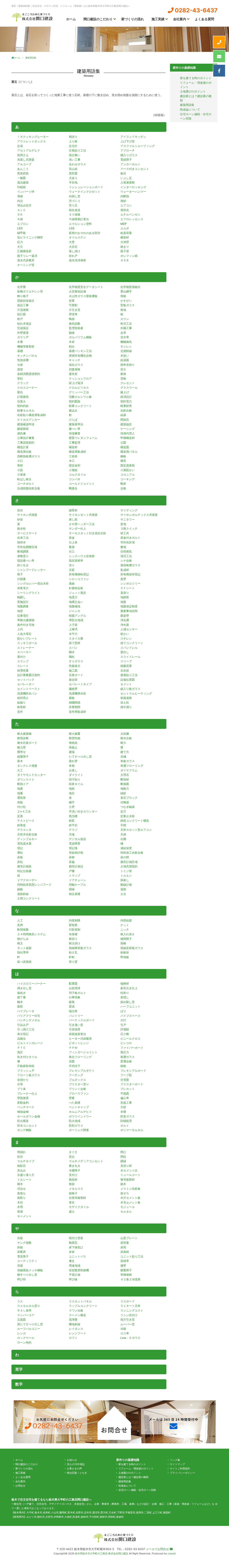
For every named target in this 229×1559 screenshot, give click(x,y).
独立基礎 (74, 894)
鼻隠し (124, 997)
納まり (124, 246)
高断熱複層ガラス (28, 456)
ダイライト (76, 775)
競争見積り (127, 364)
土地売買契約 (129, 866)
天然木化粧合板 (27, 834)
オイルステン (77, 237)
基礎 (20, 351)
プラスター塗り (79, 1084)
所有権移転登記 (79, 574)
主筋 (72, 570)
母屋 (20, 1211)
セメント (126, 684)
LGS (71, 228)
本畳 (123, 1111)
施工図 (73, 670)
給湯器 (124, 360)
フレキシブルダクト (82, 1070)
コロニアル (127, 474)
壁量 (72, 1098)
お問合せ (20, 1485)
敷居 (72, 547)
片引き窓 (74, 310)
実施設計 (23, 602)
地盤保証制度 (129, 606)
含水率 (124, 337)
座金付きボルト (130, 537)
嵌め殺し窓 (127, 1002)
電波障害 (74, 843)
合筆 (123, 332)
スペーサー (24, 652)
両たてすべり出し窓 (30, 1324)
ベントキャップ (79, 1107)
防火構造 (23, 1121)
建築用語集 (187, 105)
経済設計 (126, 396)
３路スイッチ (129, 528)
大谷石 (73, 246)
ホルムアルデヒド (80, 1111)
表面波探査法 (77, 1034)
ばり (123, 1011)
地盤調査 (23, 606)
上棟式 (73, 629)
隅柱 (72, 657)
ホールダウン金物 (28, 1116)
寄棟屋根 (126, 1274)
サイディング (129, 510)
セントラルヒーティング (136, 693)
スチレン (126, 638)
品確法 (21, 1038)
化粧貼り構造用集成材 (31, 415)
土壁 (72, 807)
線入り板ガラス (130, 689)
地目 (72, 793)
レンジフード (77, 1333)
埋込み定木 (24, 205)
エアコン (126, 205)
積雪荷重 (23, 670)
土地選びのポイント (193, 91)
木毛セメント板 (130, 1202)
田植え (73, 747)
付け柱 (21, 807)
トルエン (126, 875)
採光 (20, 510)
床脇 (72, 862)
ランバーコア (25, 1315)
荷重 (72, 300)
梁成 (72, 1006)
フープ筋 (126, 1075)
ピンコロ (126, 1043)
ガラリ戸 (23, 337)
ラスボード (127, 1301)
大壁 (72, 242)
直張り (124, 592)
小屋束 (21, 474)
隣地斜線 (74, 1324)
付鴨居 (124, 802)
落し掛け (74, 251)
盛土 (72, 1211)
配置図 (73, 983)
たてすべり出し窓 (80, 756)
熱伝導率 (23, 952)
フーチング (76, 1075)
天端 (72, 834)
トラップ (74, 875)
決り (72, 565)
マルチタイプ (25, 1161)
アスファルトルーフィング (137, 146)
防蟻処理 (126, 1121)
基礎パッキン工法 (80, 351)
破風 (72, 1002)
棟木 (20, 1184)
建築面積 (23, 428)
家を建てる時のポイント (195, 78)
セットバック (25, 679)
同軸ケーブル (77, 884)
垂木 (20, 761)
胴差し (124, 880)
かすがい (126, 300)
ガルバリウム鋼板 (80, 337)
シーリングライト (28, 592)
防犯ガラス (76, 1125)
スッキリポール (27, 643)
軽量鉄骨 (126, 406)
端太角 (73, 1011)
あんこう (23, 169)
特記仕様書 (24, 871)
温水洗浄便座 (77, 260)
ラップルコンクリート (83, 1306)
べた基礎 (74, 1102)
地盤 (123, 602)
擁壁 (123, 1265)
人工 (20, 920)
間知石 (124, 419)
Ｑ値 (20, 364)
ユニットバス (77, 1256)
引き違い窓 (76, 1025)
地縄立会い (76, 602)
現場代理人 (127, 433)
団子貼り (74, 779)
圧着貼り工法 (77, 150)
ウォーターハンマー (133, 191)
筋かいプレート (27, 638)
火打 (123, 1020)
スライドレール (130, 657)
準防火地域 (76, 620)
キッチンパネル (27, 355)
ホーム (71, 19)
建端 (72, 752)
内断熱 (124, 196)
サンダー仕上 (77, 528)
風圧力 (124, 1052)
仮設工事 (23, 305)
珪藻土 (21, 401)
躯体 (123, 374)
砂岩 (20, 519)
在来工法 (23, 537)
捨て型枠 (74, 643)
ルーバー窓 (127, 1324)
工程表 (73, 456)
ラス (20, 1301)
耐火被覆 (74, 733)
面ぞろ (124, 1193)
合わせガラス (77, 164)
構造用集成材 (77, 451)
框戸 (20, 319)
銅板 (20, 889)
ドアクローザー (27, 880)
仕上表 (73, 542)
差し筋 (73, 519)
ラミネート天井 (130, 1306)
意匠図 (73, 173)
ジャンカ (74, 611)
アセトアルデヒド (28, 150)
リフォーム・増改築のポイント (136, 1468)
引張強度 (74, 1029)
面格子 (73, 1193)
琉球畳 (73, 1319)
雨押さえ (23, 155)
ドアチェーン (77, 880)
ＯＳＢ (124, 260)
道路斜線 (23, 894)
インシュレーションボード (86, 187)
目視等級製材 (77, 1198)
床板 (20, 857)
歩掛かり (23, 1079)
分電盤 (124, 1079)
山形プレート (129, 1238)
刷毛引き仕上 (129, 988)
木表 (72, 342)
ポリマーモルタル (131, 1130)
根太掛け (74, 943)
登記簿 (73, 848)
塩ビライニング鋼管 (30, 237)
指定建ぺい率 (25, 560)
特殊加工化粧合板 (131, 852)
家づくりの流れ (132, 19)
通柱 (20, 852)
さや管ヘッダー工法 (82, 524)
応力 (20, 242)
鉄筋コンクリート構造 (134, 820)
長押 (20, 925)
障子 (20, 574)
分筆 (20, 1084)
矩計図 (21, 314)
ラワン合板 (76, 1310)
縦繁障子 (23, 756)
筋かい (124, 634)
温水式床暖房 (25, 260)
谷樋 (123, 756)
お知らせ (72, 1459)
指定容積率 (76, 560)
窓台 (72, 1156)
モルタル (126, 1211)
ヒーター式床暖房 (80, 1038)
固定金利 (74, 465)
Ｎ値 (20, 219)
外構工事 (126, 328)
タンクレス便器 (27, 765)
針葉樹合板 (76, 588)
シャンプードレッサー (31, 570)
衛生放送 (74, 210)
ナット (124, 925)
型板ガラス (127, 305)
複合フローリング (80, 1057)
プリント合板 (77, 1089)
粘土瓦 (73, 952)
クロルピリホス (79, 387)
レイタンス (76, 1328)
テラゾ (73, 829)
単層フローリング (131, 765)
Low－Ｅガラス (130, 1338)
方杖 (123, 1107)
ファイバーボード (131, 1047)
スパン (73, 647)
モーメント (24, 1216)
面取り (21, 1198)
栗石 (20, 392)
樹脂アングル (77, 615)
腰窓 (123, 460)
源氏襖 (21, 433)
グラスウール (129, 387)
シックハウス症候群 (82, 556)
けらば (73, 419)
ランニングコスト (131, 1310)
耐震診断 (23, 738)
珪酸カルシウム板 (80, 396)
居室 (20, 369)
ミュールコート (130, 1175)
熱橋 (123, 943)
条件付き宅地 (25, 624)
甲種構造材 (127, 438)
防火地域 (74, 1121)
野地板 (124, 957)
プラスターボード (131, 1084)
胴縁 (72, 889)
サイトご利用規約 (180, 1468)
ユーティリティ (27, 1261)
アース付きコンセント (134, 169)
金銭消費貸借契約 (28, 374)
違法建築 (23, 182)
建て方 (124, 752)
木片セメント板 (130, 1198)
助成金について (190, 109)
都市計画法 (76, 866)
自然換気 (126, 551)
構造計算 (23, 447)
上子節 (73, 624)
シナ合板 (126, 560)
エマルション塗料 (80, 224)
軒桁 (72, 957)
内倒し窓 (74, 196)
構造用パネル (129, 451)
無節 (72, 1184)
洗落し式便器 (25, 159)
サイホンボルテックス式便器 (139, 515)
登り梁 (73, 961)
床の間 (124, 857)
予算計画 (74, 1274)
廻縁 (123, 1161)
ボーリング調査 (79, 1130)
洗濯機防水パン (27, 693)
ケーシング (127, 428)
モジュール (127, 1207)
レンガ (21, 1333)
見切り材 (126, 1166)
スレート (23, 666)
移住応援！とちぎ (77, 1472)
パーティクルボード (82, 1020)
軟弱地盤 (23, 929)
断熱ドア (23, 784)
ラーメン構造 (77, 1315)
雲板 (123, 378)
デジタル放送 (77, 839)
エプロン (23, 224)
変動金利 (23, 1102)
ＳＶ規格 (74, 214)
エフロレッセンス (131, 219)
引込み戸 (23, 1025)
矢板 (20, 1238)
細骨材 (73, 510)
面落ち (21, 1193)
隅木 (72, 652)
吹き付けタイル (27, 1057)
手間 (123, 825)
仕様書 (21, 579)
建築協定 (126, 424)
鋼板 (123, 456)
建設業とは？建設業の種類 (133, 1477)
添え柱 (124, 702)
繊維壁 (73, 689)
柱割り (124, 993)
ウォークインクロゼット (84, 191)
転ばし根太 (24, 479)
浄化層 (124, 620)
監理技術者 (76, 328)
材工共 (124, 533)
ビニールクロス (130, 1038)
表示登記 (23, 1034)
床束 (72, 1252)
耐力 (123, 743)
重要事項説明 (129, 611)
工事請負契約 (25, 442)
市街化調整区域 (27, 547)
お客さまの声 (74, 1468)
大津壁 (124, 242)
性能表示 (74, 666)
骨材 (20, 465)
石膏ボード (76, 675)
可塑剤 (73, 305)
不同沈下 (74, 1066)
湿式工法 (126, 556)
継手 (72, 802)
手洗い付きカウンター (83, 811)
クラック (23, 383)
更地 (123, 524)
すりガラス (76, 661)
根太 (20, 943)
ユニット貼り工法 (131, 1256)
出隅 (123, 839)
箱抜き (21, 993)
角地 (123, 310)
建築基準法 (76, 424)
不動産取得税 (25, 1066)
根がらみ (23, 939)
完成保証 (23, 328)
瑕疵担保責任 (25, 300)
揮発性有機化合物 (80, 355)
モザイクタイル (79, 1207)
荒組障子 (126, 159)
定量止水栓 (127, 816)
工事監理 (74, 442)
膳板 (72, 698)
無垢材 (73, 1179)
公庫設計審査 (25, 438)
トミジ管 (126, 871)
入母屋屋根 (127, 182)
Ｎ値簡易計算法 (79, 219)
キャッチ (74, 360)
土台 (123, 894)
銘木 (123, 1184)
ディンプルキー (27, 839)
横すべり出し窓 (27, 1274)
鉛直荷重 (126, 233)
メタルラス (76, 1188)
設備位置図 (127, 679)
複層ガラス (127, 1057)
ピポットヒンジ (79, 1043)
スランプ (23, 661)
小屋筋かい (127, 470)
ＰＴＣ (21, 1047)
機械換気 (126, 342)
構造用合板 (24, 451)
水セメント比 (129, 1170)
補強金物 (23, 1111)
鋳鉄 (123, 793)
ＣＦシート (127, 588)
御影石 (21, 1166)
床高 (123, 1247)
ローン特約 (24, 1342)
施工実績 (158, 19)
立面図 (21, 1319)
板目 (123, 173)
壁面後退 (23, 1098)
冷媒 (123, 1328)
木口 (72, 460)
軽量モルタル (25, 410)
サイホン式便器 (27, 515)
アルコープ (24, 164)
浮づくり (74, 201)
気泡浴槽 (23, 360)
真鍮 (72, 583)
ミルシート (24, 1179)
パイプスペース (130, 1015)
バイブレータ (25, 1011)
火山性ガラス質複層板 (83, 296)
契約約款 (23, 406)
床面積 (124, 1252)
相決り (73, 136)
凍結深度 (126, 848)
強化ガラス (76, 364)
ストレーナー (25, 647)
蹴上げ (124, 392)
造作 (20, 711)
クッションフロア (80, 378)
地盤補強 (74, 606)
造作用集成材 (77, 711)
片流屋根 (23, 310)
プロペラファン (79, 1093)
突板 (20, 802)
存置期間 (74, 707)
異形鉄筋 (23, 173)
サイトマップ (177, 1464)
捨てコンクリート (131, 643)
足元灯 (73, 146)
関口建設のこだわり (98, 19)
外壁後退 (23, 332)
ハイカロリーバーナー (31, 983)
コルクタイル (77, 474)
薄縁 (20, 196)
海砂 (123, 201)
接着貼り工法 (129, 675)
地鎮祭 (124, 597)
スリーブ (126, 661)
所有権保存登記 (130, 574)
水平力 (73, 634)
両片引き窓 (127, 1319)
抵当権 (73, 816)
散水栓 (21, 528)
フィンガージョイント (83, 1052)
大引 (20, 246)
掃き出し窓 (24, 988)
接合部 (73, 679)
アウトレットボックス (31, 141)
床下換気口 (76, 1247)
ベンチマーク (25, 1107)
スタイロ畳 (76, 638)
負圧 (20, 1052)
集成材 (124, 570)
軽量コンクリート (80, 406)
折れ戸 (73, 256)
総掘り (21, 702)
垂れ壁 (73, 761)
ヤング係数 (24, 1242)
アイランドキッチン (133, 136)
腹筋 (20, 1006)
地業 (20, 788)
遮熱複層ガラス (130, 565)
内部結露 (126, 920)
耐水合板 (126, 738)
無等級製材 (127, 1179)
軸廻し (21, 597)
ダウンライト (25, 779)
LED (20, 228)
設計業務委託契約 (28, 675)
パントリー (76, 1015)
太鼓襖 (124, 733)
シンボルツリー (130, 583)
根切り (73, 939)
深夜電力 (23, 588)
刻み (72, 346)
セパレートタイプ (80, 684)
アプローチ (127, 150)
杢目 (72, 1202)
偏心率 (124, 1098)
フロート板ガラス (28, 1075)
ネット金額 (24, 948)
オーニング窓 (25, 265)
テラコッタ (24, 829)
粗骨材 (21, 707)
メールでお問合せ (158, 1549)
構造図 (124, 447)
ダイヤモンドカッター (31, 775)
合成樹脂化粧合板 (28, 488)
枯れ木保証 (24, 323)
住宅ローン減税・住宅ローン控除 (137, 1489)
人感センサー (129, 629)
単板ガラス (127, 761)
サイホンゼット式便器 (83, 515)
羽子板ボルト (77, 993)
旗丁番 (21, 997)
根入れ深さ (127, 934)
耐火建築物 (24, 733)
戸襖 (72, 871)
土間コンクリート (28, 898)
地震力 (73, 597)
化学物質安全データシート (86, 287)
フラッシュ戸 (25, 1070)
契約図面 (74, 401)
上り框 (73, 141)
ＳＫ (20, 214)
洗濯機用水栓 (77, 693)
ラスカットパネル (80, 1301)
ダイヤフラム (129, 770)
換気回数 (74, 323)
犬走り (73, 178)
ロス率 (124, 1333)
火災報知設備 (77, 291)
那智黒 (73, 925)
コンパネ (74, 479)
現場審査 (74, 433)
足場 (20, 146)
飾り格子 (23, 296)
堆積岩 (73, 743)
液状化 (124, 210)
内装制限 (74, 920)
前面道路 (126, 698)
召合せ (21, 1188)
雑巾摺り (126, 707)
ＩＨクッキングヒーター (33, 136)
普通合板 (126, 1061)
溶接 (20, 1265)
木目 (20, 1202)
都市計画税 (24, 866)
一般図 (21, 178)
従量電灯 (23, 615)
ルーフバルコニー (28, 1328)
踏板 (123, 1066)
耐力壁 (21, 747)
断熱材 (124, 779)
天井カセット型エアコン (136, 829)
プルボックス (77, 1079)
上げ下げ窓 (127, 141)
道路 (123, 889)
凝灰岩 (73, 374)
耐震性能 (74, 738)
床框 (72, 857)
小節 (20, 470)
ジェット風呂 (77, 592)
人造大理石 (24, 634)
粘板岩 (124, 952)
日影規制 (74, 929)
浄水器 (124, 624)
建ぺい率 (74, 428)
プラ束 (21, 1089)
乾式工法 (126, 323)
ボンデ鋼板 (24, 1130)
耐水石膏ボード (27, 743)
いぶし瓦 (126, 178)
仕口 (72, 551)
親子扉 (124, 251)
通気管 (21, 797)
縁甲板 (21, 233)
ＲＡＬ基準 (24, 1310)
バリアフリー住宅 (28, 1015)
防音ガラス (127, 1116)
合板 (123, 488)
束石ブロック (129, 797)
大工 (20, 770)
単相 (72, 765)
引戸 (123, 1025)
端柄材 (124, 983)
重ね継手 (126, 291)
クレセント (127, 383)
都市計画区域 (129, 862)
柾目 (20, 1156)
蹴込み (73, 410)
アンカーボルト (130, 164)
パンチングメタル (28, 1020)
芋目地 (73, 182)
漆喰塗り (23, 556)
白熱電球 (74, 988)
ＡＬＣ (21, 210)
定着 (20, 816)
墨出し (124, 652)
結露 (123, 415)
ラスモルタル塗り (28, 1306)
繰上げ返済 (76, 383)
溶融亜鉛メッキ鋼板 (30, 1270)
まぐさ (73, 1152)
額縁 (72, 332)
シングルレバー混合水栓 (33, 583)
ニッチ (124, 929)
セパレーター (25, 684)
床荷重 (124, 1242)
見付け (73, 1175)
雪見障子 (23, 1256)
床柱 (20, 862)
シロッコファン (79, 579)
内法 (20, 201)
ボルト (124, 1125)
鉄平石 (73, 825)
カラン (124, 319)
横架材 (124, 237)
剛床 (123, 483)
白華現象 (74, 997)
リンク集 (175, 1459)
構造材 (73, 447)
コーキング (127, 479)
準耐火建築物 (25, 620)
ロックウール (25, 1338)
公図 (123, 442)
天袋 (123, 834)
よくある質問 (204, 19)
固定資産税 (127, 465)
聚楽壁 (124, 615)
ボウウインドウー (80, 1116)
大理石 (124, 775)
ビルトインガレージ (30, 1043)
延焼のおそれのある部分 (84, 233)
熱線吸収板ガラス (80, 948)
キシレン (126, 346)
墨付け (21, 657)
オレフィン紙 (129, 256)
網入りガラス (129, 155)
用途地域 (74, 1265)
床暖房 (21, 1252)
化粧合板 (126, 410)
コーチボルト (25, 483)
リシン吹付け (129, 1315)
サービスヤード (27, 533)
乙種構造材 (24, 251)
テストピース (25, 820)
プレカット (127, 1089)
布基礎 (73, 934)
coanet (172, 1553)
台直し (73, 770)
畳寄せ (21, 752)
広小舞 (124, 1034)
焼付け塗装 (76, 1238)
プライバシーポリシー (182, 1472)
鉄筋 (72, 820)
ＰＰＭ (73, 1047)
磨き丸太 (74, 1166)
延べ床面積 (24, 961)
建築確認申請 (25, 424)
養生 (72, 1261)
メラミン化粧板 (130, 1188)
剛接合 (73, 488)
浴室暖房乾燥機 (79, 1270)
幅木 (20, 1002)
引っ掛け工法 (25, 1029)
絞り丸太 (23, 565)
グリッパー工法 (79, 392)
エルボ (124, 228)
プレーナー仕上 (27, 1093)
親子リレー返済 (27, 256)
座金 (72, 537)
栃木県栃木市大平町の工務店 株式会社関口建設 (101, 1553)
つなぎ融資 (127, 807)
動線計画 (126, 884)
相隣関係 (74, 702)
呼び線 (73, 1279)
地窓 (20, 611)
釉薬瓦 (73, 1242)
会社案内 (179, 19)
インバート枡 (25, 191)
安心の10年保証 (76, 1464)
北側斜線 (126, 351)
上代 (20, 629)
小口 (20, 460)
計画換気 (23, 396)
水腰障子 (74, 1170)
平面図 (124, 1093)
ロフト (73, 1338)
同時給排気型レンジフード (34, 884)
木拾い (124, 355)
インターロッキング (133, 187)
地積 (72, 788)
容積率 (124, 1261)
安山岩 (73, 169)
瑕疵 (123, 296)
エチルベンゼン (130, 214)
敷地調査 (23, 551)
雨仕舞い (74, 155)
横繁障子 (126, 1270)
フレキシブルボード (133, 1070)
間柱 (123, 1156)
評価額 (124, 1029)
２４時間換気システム (31, 934)
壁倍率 (73, 314)
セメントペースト (28, 689)
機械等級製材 (25, 346)
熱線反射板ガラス (131, 948)
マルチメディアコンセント (86, 1161)
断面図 (124, 784)
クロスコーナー (27, 387)
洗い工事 (74, 159)
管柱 (20, 378)
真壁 (123, 579)
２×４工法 (24, 811)
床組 (20, 1247)
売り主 (73, 205)
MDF (123, 224)
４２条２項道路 (130, 1279)
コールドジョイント (82, 483)
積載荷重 (126, 666)
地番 (20, 793)
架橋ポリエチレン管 (30, 291)
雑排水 (21, 542)
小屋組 (73, 470)
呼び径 (21, 1279)
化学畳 (21, 287)
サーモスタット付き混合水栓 (87, 533)
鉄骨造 (21, 825)
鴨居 (72, 319)
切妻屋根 (74, 369)
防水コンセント (27, 1125)
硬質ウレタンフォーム (83, 438)
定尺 (123, 811)
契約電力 (126, 401)
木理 (20, 1207)
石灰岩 (124, 670)
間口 (123, 1152)
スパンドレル (129, 647)
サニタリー (127, 519)
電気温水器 (24, 843)
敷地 (123, 547)
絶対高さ (23, 698)
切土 (123, 369)
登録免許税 (76, 852)
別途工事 (126, 1102)
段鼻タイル (76, 784)
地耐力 (124, 788)
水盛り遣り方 (25, 1175)
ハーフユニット (130, 1006)
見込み (21, 1170)
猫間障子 (126, 939)
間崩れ (21, 1152)
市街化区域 (127, 542)
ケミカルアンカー (28, 419)
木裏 (20, 342)
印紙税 (21, 187)
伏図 (72, 1061)
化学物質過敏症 (130, 287)
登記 (20, 848)
